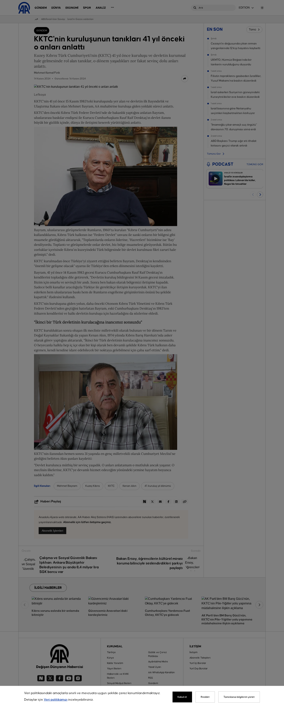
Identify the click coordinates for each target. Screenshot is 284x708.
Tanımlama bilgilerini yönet (239, 697)
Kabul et (182, 697)
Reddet (205, 697)
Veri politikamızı (55, 699)
